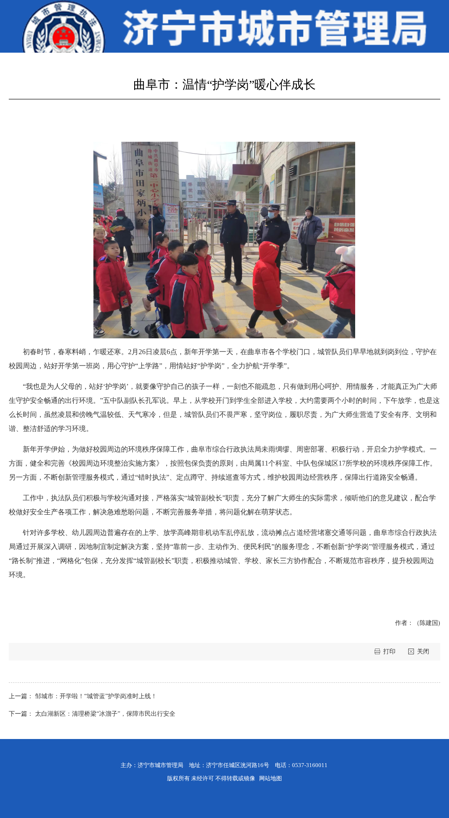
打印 (390, 651)
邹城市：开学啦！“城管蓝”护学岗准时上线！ (96, 696)
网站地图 (270, 778)
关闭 (423, 651)
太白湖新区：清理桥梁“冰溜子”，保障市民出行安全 (105, 713)
